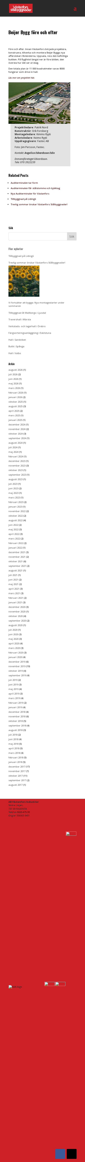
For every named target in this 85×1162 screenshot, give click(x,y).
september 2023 (17, 474)
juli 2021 (12, 575)
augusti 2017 (15, 784)
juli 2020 (12, 629)
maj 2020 (13, 638)
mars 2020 (14, 648)
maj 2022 (13, 529)
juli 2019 (12, 679)
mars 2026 (14, 388)
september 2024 (17, 438)
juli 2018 (12, 734)
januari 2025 (15, 419)
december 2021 (16, 552)
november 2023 (16, 465)
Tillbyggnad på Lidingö (23, 198)
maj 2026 (13, 383)
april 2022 (13, 533)
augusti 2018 (15, 730)
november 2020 (16, 611)
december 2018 (16, 711)
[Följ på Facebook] (60, 1154)
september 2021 (17, 565)
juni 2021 (13, 579)
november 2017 (16, 771)
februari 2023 (15, 502)
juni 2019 (13, 684)
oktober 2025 (15, 401)
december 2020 (16, 606)
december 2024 (16, 424)
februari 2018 (15, 757)
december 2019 (16, 661)
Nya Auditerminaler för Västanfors (30, 193)
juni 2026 (13, 378)
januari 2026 (15, 397)
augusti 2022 (15, 520)
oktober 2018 (15, 720)
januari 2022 (15, 547)
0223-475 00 (23, 812)
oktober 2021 (15, 561)
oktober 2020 (15, 616)
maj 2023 (13, 492)
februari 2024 (15, 456)
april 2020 (13, 643)
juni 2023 (13, 488)
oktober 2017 (15, 775)
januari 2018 (15, 762)
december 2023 (16, 461)
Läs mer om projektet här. (21, 77)
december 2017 (16, 766)
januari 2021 (15, 602)
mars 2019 (14, 698)
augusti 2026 (15, 369)
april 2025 (13, 410)
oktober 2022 (15, 515)
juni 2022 (13, 524)
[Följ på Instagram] (72, 1154)
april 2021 (13, 588)
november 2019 (16, 666)
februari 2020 (15, 652)
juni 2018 (13, 739)
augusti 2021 (15, 570)
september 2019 (17, 675)
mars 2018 (14, 752)
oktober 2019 (15, 670)
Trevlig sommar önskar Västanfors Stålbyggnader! (39, 204)
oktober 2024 (15, 433)
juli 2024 (12, 447)
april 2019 (13, 693)
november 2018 (16, 716)
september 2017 (17, 780)
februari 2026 (15, 392)
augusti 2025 (15, 406)
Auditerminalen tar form (24, 182)
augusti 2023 (15, 479)
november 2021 (16, 556)
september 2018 (17, 725)
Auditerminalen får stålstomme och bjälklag (35, 188)
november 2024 (16, 429)
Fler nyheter (15, 249)
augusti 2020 (15, 625)
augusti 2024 (15, 442)
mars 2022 (14, 538)
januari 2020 (15, 657)
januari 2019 (15, 707)
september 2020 (17, 620)
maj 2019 (13, 689)
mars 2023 (14, 497)
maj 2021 (13, 584)
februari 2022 (15, 543)
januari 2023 (15, 506)
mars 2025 (14, 415)
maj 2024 (13, 451)
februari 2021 (15, 597)
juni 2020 (13, 634)
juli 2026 (12, 374)
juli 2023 (12, 483)
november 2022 (16, 511)
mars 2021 (14, 593)
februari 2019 (15, 702)
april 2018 (13, 748)
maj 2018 (13, 743)
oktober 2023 (15, 470)
